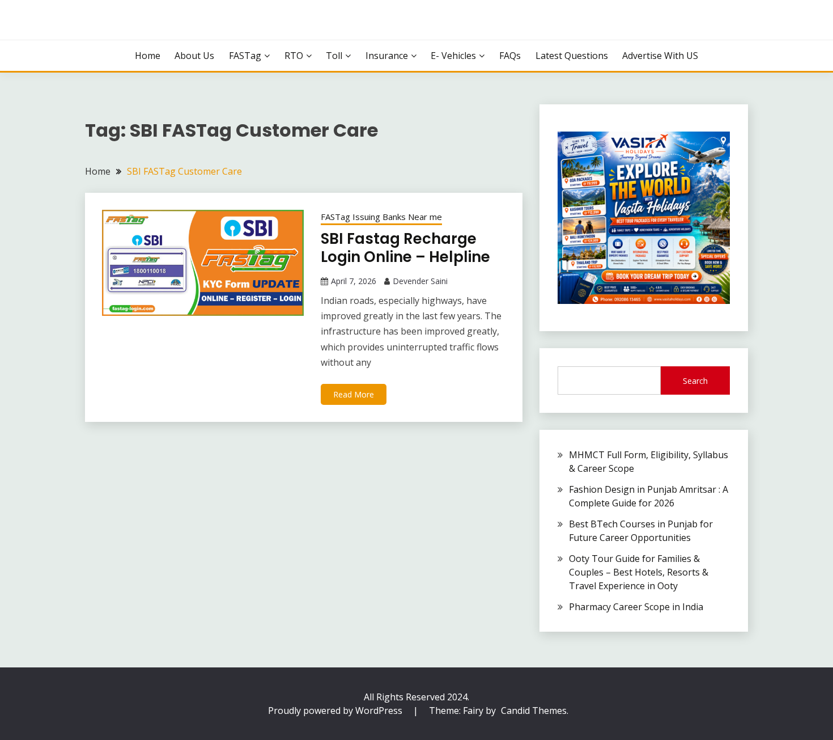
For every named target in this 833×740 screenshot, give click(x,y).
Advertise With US (660, 55)
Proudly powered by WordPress (336, 710)
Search (695, 380)
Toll (334, 55)
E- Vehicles (453, 55)
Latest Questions (572, 55)
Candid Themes (534, 710)
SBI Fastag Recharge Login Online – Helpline (405, 248)
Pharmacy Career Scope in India (636, 607)
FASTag (245, 55)
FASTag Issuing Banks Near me (381, 216)
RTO (293, 55)
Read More (353, 394)
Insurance (387, 55)
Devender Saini (420, 281)
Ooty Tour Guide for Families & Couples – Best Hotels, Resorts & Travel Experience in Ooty (638, 572)
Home (147, 55)
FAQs (510, 55)
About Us (194, 55)
